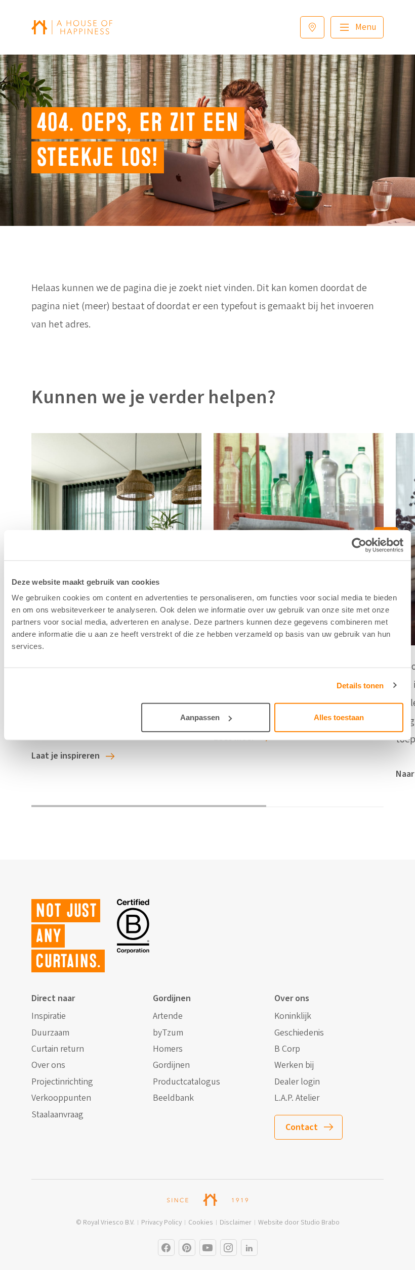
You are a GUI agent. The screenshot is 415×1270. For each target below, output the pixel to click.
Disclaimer (236, 1222)
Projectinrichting (62, 1082)
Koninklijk (292, 1016)
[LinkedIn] (249, 1247)
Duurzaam (50, 1033)
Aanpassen (200, 717)
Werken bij (294, 1065)
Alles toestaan (339, 717)
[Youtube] (207, 1247)
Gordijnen (171, 1065)
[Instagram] (166, 1247)
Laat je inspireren (65, 755)
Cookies (200, 1222)
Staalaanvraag (57, 1114)
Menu (366, 27)
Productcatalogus (186, 1082)
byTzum (168, 1033)
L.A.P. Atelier (296, 1098)
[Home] (71, 27)
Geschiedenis (299, 1033)
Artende (168, 1016)
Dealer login (297, 1082)
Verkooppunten (61, 1098)
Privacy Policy (161, 1222)
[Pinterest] (187, 1247)
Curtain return (57, 1049)
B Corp (287, 1049)
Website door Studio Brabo (299, 1222)
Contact (301, 1127)
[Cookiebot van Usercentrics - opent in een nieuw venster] (359, 544)
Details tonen (360, 685)
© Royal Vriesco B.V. (105, 1222)
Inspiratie (48, 1016)
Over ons (48, 1065)
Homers (168, 1049)
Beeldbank (173, 1098)
